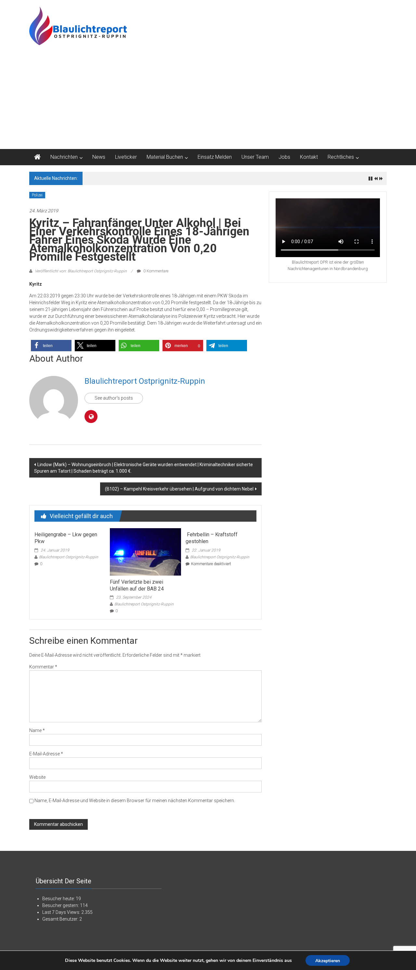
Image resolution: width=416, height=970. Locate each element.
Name (37, 730)
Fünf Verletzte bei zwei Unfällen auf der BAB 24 (137, 585)
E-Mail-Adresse (46, 753)
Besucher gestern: (61, 905)
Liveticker (126, 157)
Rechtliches (341, 157)
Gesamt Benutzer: (60, 919)
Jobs (284, 157)
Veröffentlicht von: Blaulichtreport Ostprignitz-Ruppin (81, 271)
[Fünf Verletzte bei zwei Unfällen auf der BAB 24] (145, 551)
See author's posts (114, 398)
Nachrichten (64, 157)
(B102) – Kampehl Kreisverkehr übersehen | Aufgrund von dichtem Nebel (179, 488)
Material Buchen (165, 157)
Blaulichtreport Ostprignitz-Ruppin (144, 381)
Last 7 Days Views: (61, 912)
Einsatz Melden (215, 157)
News (98, 157)
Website (37, 777)
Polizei (37, 195)
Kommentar (43, 666)
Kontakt (309, 157)
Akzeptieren (327, 961)
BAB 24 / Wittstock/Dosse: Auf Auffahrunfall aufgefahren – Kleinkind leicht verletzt (166, 178)
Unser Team (255, 157)
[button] (51, 345)
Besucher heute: (59, 898)
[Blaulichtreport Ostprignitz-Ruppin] (37, 157)
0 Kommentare (155, 271)
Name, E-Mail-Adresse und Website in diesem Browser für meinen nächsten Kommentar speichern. (134, 800)
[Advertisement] (208, 100)
